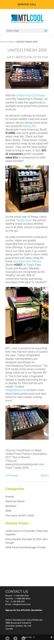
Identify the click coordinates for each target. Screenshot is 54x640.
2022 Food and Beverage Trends (25, 547)
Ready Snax (24, 220)
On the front (41, 57)
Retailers (10, 506)
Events (28, 57)
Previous (12, 475)
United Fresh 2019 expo (30, 95)
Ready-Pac (29, 126)
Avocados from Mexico (27, 261)
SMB (8, 510)
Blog (11, 41)
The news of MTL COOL (20, 515)
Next (44, 475)
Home (3, 41)
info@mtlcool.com (16, 390)
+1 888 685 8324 (22, 598)
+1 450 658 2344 (21, 595)
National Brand (14, 501)
